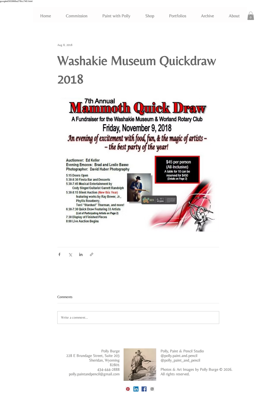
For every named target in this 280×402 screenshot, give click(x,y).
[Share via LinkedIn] (81, 254)
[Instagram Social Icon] (152, 388)
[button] (178, 16)
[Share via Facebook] (59, 254)
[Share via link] (91, 254)
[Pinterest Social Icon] (127, 388)
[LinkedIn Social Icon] (135, 388)
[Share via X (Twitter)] (70, 254)
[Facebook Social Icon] (144, 388)
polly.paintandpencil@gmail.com (94, 374)
